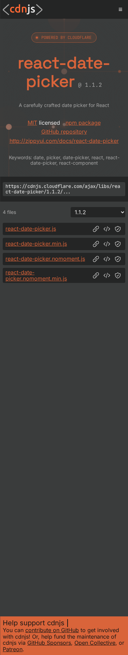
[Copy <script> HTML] (107, 229)
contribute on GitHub (52, 630)
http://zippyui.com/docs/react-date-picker (64, 140)
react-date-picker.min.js (36, 244)
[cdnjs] (23, 9)
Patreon (13, 649)
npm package (83, 122)
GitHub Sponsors (49, 642)
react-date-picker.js (30, 229)
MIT (32, 122)
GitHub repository (64, 131)
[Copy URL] (96, 229)
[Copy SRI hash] (118, 229)
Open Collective (94, 642)
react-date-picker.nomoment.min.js (36, 275)
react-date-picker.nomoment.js (45, 259)
